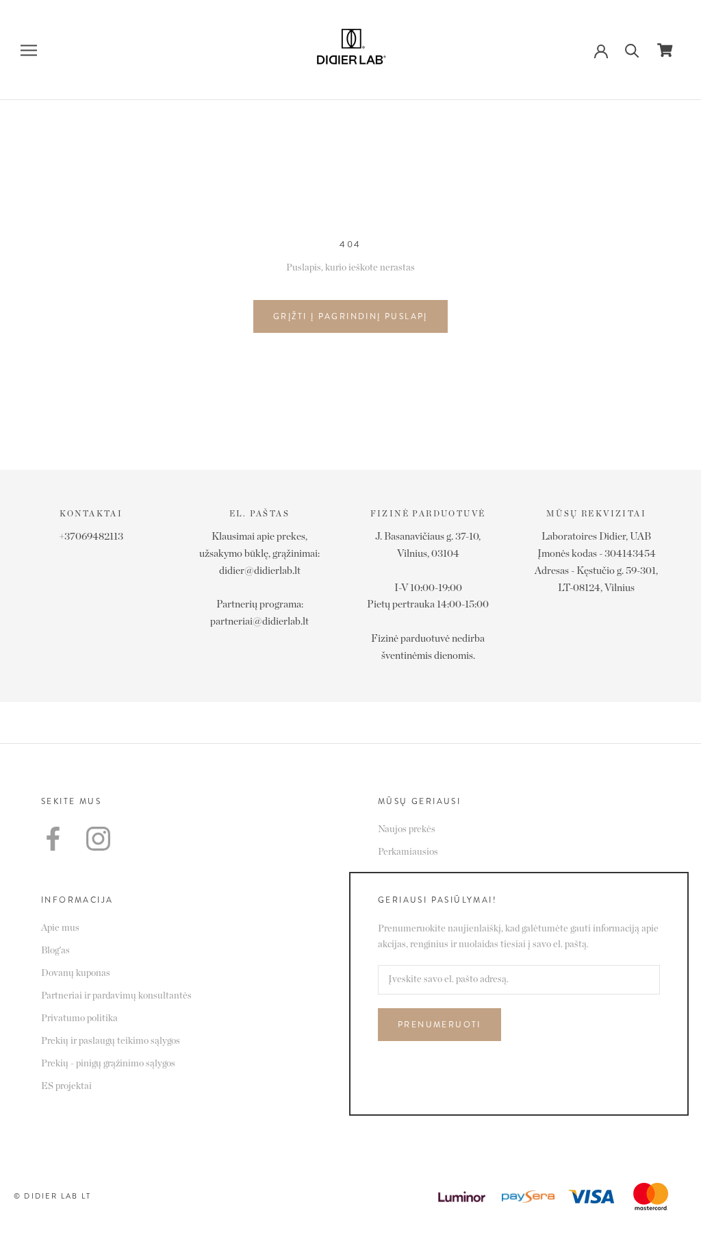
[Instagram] (98, 839)
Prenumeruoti (439, 1024)
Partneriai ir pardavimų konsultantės (116, 996)
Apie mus (60, 928)
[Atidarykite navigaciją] (29, 50)
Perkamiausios (408, 852)
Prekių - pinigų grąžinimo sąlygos (108, 1063)
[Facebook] (53, 839)
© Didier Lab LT (52, 1195)
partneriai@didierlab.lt (259, 621)
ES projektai (66, 1086)
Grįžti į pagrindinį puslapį (350, 316)
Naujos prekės (406, 829)
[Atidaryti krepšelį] (665, 50)
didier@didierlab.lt (260, 571)
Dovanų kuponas (75, 973)
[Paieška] (632, 49)
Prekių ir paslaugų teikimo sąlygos (110, 1041)
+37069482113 (91, 536)
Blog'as (55, 950)
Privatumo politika (79, 1018)
